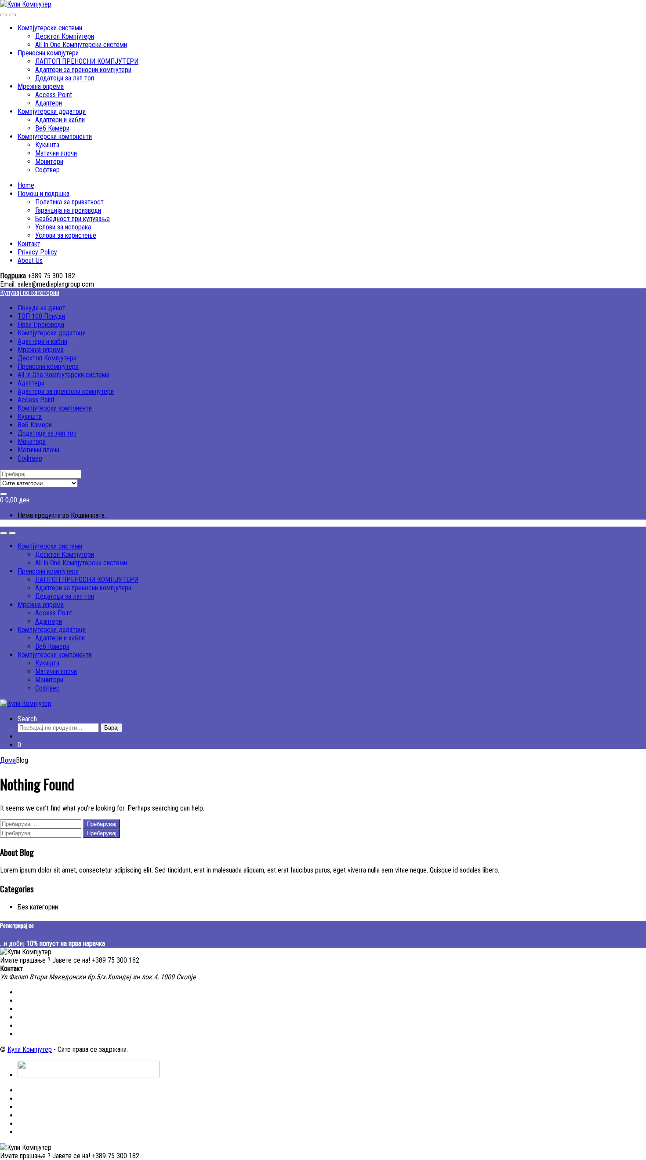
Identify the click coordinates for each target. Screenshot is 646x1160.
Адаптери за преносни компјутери (83, 69)
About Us (30, 260)
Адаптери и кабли (60, 120)
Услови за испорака (63, 227)
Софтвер (47, 170)
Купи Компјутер (29, 1049)
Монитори (49, 161)
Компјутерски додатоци (52, 111)
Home (26, 185)
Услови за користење (65, 235)
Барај (111, 727)
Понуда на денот (41, 308)
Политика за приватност (69, 202)
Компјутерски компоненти (55, 136)
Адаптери (48, 103)
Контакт (29, 244)
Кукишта (47, 145)
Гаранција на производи (68, 210)
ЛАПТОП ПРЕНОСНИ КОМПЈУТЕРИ (86, 61)
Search (27, 719)
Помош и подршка (43, 193)
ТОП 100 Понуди (41, 316)
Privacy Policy (37, 252)
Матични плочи (56, 153)
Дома (8, 760)
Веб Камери (52, 128)
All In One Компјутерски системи (81, 44)
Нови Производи (41, 324)
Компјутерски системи (50, 28)
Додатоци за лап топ (64, 78)
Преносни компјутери (48, 53)
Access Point (53, 95)
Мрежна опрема (41, 86)
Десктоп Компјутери (64, 36)
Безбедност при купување (72, 219)
